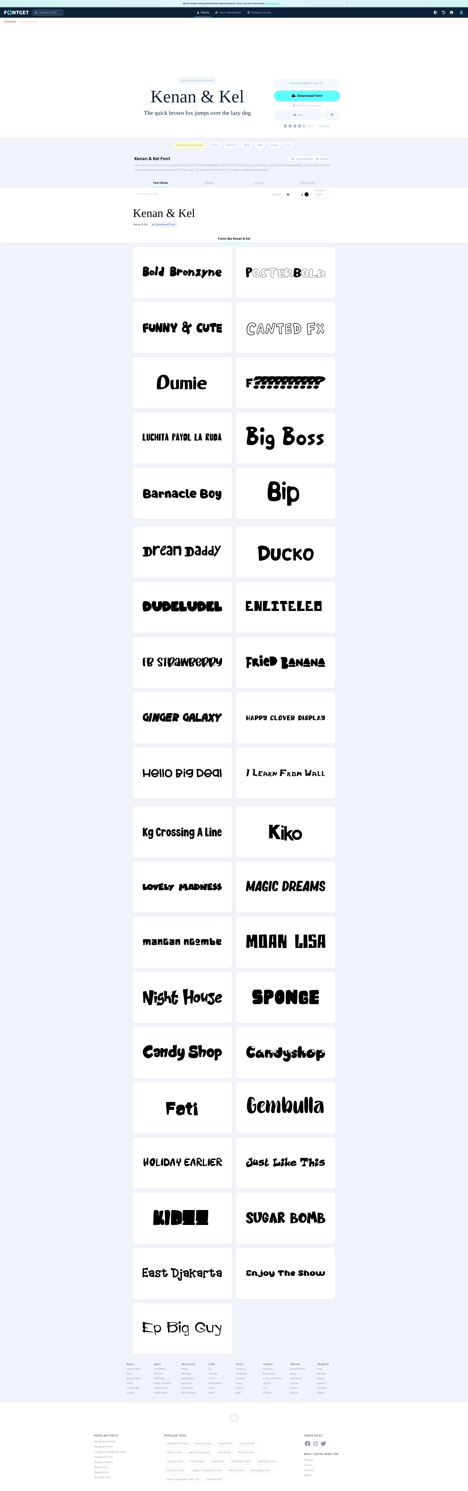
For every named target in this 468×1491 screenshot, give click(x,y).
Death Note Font (104, 1441)
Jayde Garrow (304, 159)
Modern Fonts (246, 1452)
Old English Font (260, 1470)
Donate (324, 159)
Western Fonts (175, 1470)
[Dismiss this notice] (347, 3)
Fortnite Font (102, 1477)
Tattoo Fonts (174, 1452)
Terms (308, 1465)
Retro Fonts (198, 1461)
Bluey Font (101, 1467)
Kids (260, 145)
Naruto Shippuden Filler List (183, 1479)
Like (300, 114)
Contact (309, 1470)
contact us (272, 3)
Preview (320, 190)
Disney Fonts (214, 1479)
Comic (274, 145)
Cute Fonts (224, 1452)
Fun (288, 145)
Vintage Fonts (175, 1461)
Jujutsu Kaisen (103, 1462)
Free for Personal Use (189, 145)
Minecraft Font (103, 1446)
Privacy (308, 1460)
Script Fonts (225, 1443)
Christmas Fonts (241, 1461)
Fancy (214, 145)
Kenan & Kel (211, 165)
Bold (247, 145)
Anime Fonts (236, 1470)
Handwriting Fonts (199, 1452)
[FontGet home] (15, 12)
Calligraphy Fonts (177, 1443)
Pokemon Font (103, 1457)
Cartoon (231, 145)
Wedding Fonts (266, 1461)
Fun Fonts (218, 1461)
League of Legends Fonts (206, 1470)
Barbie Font (101, 1472)
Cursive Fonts (203, 1443)
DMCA (308, 1475)
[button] (436, 12)
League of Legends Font (110, 1452)
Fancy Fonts (247, 1443)
